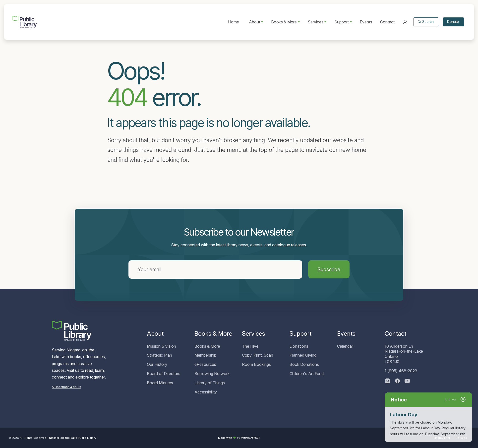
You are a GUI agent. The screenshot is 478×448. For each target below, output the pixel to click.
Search (428, 22)
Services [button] (315, 21)
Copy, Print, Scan (257, 355)
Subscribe (328, 269)
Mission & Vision (161, 346)
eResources (205, 364)
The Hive (250, 346)
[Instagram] (388, 381)
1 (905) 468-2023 (401, 370)
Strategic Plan (159, 355)
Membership (205, 355)
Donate (453, 22)
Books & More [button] (284, 21)
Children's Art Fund (307, 373)
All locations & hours (66, 387)
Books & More (207, 346)
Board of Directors (163, 373)
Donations (299, 346)
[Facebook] (397, 381)
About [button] (254, 21)
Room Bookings (256, 364)
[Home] (24, 22)
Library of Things (209, 382)
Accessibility (205, 391)
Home (233, 21)
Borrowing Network (212, 373)
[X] (407, 381)
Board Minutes (160, 382)
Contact (387, 21)
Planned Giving (303, 355)
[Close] (463, 399)
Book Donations (304, 364)
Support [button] (341, 21)
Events (366, 21)
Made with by (229, 438)
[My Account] (405, 21)
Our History (157, 364)
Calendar (345, 346)
